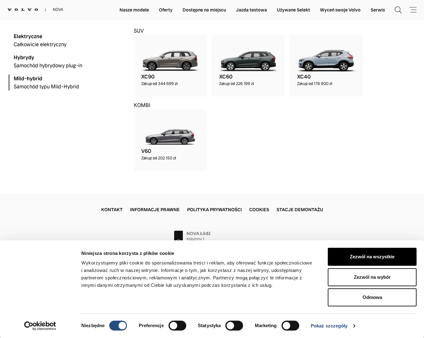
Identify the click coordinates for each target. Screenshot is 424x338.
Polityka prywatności (214, 209)
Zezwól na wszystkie (372, 256)
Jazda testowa (251, 10)
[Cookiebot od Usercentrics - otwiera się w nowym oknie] (40, 326)
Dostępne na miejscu (204, 10)
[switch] (177, 326)
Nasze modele (134, 10)
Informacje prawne (155, 209)
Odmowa (372, 297)
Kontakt (112, 209)
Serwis (378, 10)
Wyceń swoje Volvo (340, 10)
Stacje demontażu (300, 209)
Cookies (259, 209)
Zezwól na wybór (372, 277)
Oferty (166, 10)
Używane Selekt (293, 10)
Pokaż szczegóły (329, 325)
